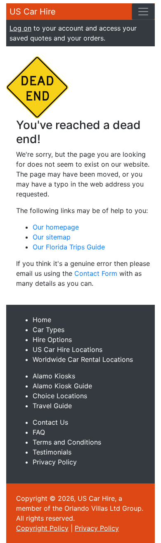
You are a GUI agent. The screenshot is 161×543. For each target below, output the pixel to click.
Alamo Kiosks (54, 376)
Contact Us (50, 422)
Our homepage (56, 227)
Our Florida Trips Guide (69, 247)
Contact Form (95, 273)
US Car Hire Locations (67, 349)
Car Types (48, 329)
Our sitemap (52, 237)
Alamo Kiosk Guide (62, 386)
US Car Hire (32, 12)
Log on (20, 28)
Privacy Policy (55, 462)
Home (42, 320)
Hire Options (52, 339)
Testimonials (52, 452)
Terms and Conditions (67, 442)
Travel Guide (52, 406)
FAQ (39, 432)
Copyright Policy (42, 528)
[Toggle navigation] (143, 11)
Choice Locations (60, 396)
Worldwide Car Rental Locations (83, 359)
